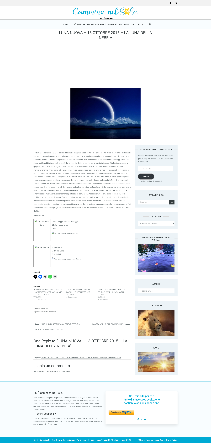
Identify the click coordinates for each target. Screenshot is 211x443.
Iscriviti (146, 176)
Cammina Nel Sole (47, 440)
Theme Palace (172, 440)
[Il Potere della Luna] (42, 221)
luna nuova (44, 308)
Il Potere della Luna (60, 225)
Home (66, 24)
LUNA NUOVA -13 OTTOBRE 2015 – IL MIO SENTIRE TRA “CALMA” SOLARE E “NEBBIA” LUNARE (47, 292)
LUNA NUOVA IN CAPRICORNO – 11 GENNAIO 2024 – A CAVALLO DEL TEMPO (111, 292)
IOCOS (128, 440)
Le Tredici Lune (58, 251)
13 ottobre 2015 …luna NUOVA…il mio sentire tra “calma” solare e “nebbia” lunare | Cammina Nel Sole (81, 358)
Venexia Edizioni (58, 254)
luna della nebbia (42, 312)
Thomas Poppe (57, 221)
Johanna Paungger (71, 221)
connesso (47, 371)
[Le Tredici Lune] (42, 247)
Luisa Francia (57, 247)
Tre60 (54, 228)
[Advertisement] (105, 65)
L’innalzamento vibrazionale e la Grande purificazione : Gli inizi (107, 24)
